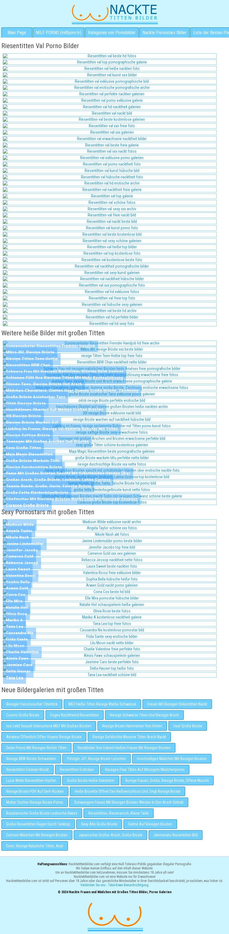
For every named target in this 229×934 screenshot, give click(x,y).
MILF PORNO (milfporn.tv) (58, 32)
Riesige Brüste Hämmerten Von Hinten (132, 726)
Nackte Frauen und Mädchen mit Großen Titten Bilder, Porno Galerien (114, 916)
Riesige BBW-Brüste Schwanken (31, 758)
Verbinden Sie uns (93, 885)
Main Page (17, 32)
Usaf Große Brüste (187, 726)
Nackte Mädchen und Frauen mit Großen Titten (115, 14)
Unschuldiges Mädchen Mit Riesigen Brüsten (172, 758)
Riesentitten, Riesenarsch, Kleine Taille (118, 813)
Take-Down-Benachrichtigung (128, 885)
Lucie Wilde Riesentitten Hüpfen (31, 780)
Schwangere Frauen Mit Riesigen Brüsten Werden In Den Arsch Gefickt (128, 802)
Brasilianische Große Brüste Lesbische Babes (41, 813)
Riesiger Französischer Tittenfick (32, 704)
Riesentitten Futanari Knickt (27, 769)
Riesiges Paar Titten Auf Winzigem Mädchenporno (145, 769)
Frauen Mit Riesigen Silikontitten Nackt (177, 704)
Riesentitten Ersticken (77, 769)
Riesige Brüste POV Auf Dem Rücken (35, 791)
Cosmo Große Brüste (22, 715)
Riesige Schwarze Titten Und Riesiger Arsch (144, 715)
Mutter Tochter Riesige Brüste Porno (34, 802)
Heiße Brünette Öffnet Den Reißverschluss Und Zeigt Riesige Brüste (127, 791)
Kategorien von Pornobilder (112, 32)
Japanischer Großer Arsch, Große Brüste (110, 835)
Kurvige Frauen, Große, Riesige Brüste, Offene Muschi (167, 780)
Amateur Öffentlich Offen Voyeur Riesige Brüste (44, 737)
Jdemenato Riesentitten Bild (175, 835)
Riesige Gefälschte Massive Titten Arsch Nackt (129, 737)
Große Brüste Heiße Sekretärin (91, 780)
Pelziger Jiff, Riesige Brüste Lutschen (96, 758)
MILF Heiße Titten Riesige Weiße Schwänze (102, 704)
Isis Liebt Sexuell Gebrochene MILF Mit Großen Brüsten (48, 726)
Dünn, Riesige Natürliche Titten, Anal (34, 846)
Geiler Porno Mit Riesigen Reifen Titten (36, 748)
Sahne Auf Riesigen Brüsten (150, 824)
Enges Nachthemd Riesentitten (74, 715)
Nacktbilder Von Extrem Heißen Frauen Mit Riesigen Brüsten (124, 748)
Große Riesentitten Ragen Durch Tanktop (38, 824)
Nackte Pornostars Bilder (164, 32)
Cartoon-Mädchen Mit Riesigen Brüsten (37, 835)
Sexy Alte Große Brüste (99, 824)
